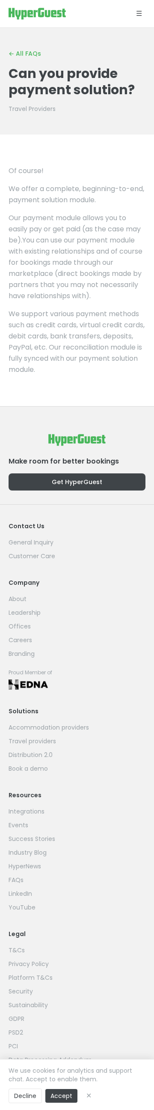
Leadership (25, 612)
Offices (20, 626)
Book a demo (28, 768)
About (18, 599)
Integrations (26, 811)
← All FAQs (25, 53)
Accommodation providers (49, 727)
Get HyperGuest (77, 482)
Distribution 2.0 (31, 755)
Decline (25, 1096)
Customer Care (32, 556)
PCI (13, 1046)
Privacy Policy (29, 964)
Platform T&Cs (31, 977)
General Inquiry (31, 542)
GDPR (16, 1018)
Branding (22, 653)
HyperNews (25, 866)
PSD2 (16, 1032)
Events (18, 825)
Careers (20, 640)
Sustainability (28, 1005)
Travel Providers (32, 109)
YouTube (22, 907)
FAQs (16, 880)
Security (21, 991)
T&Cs (17, 950)
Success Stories (32, 839)
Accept (61, 1096)
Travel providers (32, 741)
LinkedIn (20, 893)
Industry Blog (28, 852)
